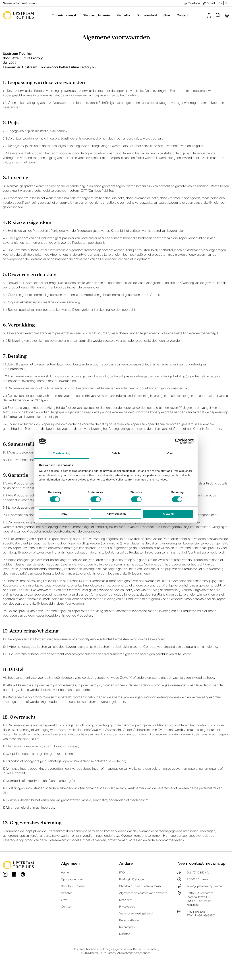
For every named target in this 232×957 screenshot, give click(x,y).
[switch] (95, 499)
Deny (64, 513)
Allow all (168, 513)
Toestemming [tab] (61, 453)
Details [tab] (116, 453)
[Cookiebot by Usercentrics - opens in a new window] (178, 441)
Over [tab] (170, 453)
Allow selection (116, 513)
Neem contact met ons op (19, 3)
